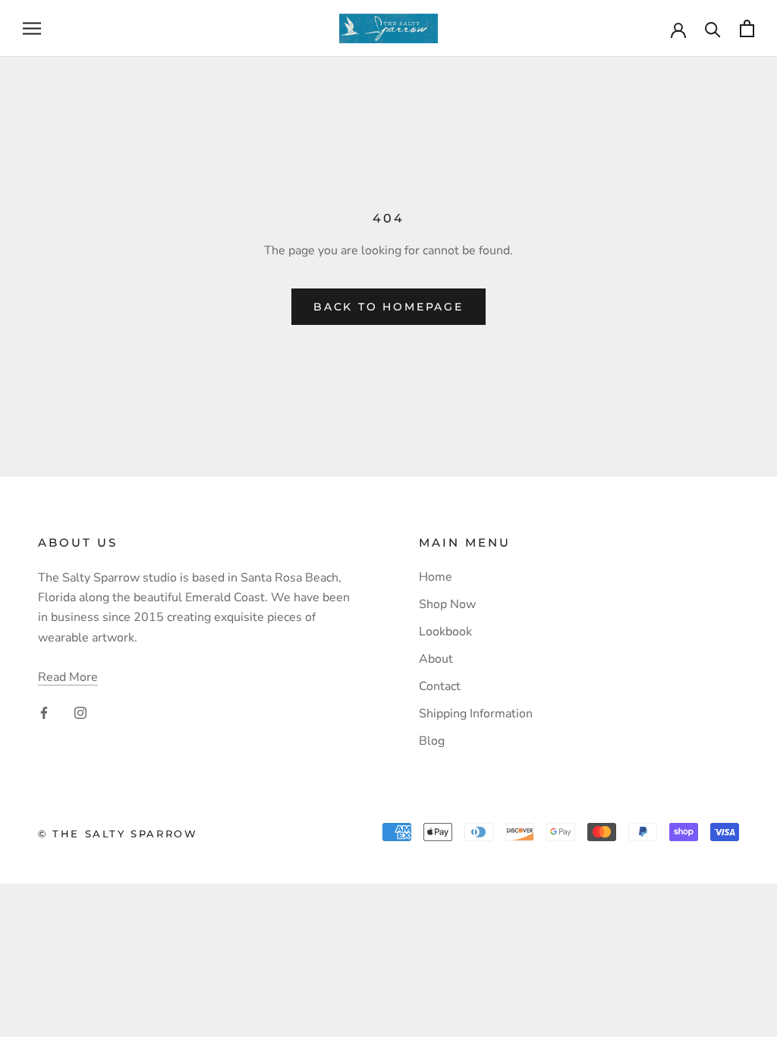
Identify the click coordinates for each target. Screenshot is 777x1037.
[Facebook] (44, 712)
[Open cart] (747, 28)
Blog (432, 741)
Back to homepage (388, 307)
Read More (68, 677)
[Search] (713, 28)
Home (435, 577)
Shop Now (447, 604)
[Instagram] (80, 712)
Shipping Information (476, 713)
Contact (440, 686)
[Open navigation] (32, 29)
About (436, 659)
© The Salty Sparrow (117, 833)
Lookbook (445, 631)
